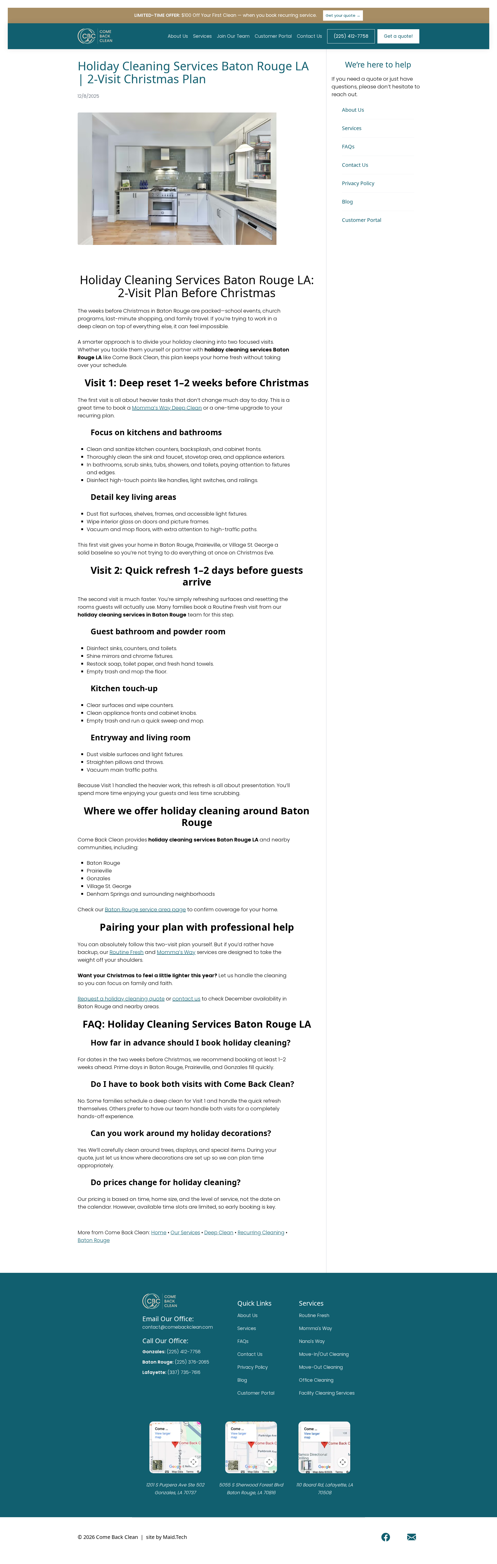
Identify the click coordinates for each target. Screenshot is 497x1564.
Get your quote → (343, 15)
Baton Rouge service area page (145, 909)
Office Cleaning (316, 1380)
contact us (186, 998)
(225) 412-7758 (351, 36)
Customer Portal (273, 36)
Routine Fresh (126, 952)
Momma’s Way (176, 952)
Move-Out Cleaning (321, 1367)
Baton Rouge (94, 1240)
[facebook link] (385, 1537)
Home (158, 1232)
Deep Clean (218, 1232)
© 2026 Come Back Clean (108, 1536)
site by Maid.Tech (166, 1536)
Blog (347, 201)
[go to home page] (177, 1301)
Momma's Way (315, 1328)
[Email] (411, 1537)
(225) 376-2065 (192, 1362)
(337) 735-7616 (183, 1372)
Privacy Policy (358, 183)
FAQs (348, 146)
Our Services (185, 1232)
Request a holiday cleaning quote (121, 998)
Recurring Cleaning (261, 1232)
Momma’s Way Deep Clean (167, 407)
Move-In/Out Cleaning (324, 1354)
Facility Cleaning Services (327, 1393)
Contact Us (309, 36)
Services (202, 36)
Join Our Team (233, 36)
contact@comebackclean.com (177, 1327)
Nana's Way (312, 1341)
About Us (178, 36)
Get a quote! (398, 36)
